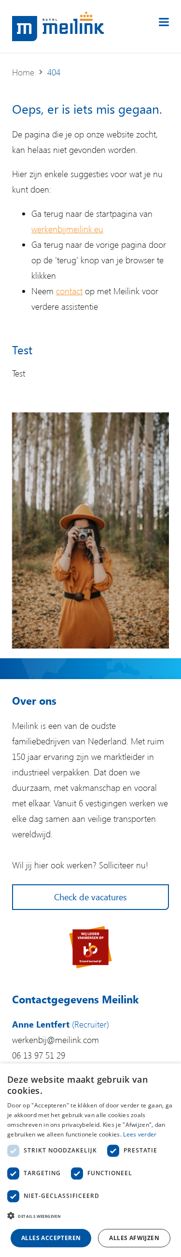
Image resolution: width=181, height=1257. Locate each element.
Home (23, 72)
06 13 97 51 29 (38, 1055)
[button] (90, 1216)
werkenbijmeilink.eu (67, 229)
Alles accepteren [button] (51, 1238)
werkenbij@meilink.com (55, 1039)
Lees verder (139, 1134)
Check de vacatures (90, 897)
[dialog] (90, 1160)
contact (69, 291)
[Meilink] (58, 26)
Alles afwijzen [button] (134, 1238)
